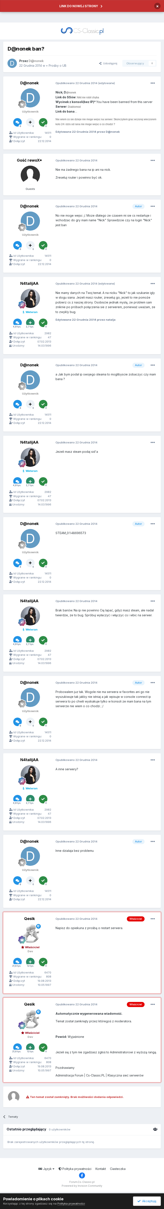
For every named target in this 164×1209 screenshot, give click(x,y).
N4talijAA (29, 283)
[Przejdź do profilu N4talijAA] (30, 298)
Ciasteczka (118, 1169)
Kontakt (100, 1169)
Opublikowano (76, 83)
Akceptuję (148, 1201)
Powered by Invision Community (82, 1185)
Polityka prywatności (76, 1169)
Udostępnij (109, 63)
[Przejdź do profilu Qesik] (30, 933)
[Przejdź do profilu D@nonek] (12, 63)
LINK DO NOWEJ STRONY (78, 6)
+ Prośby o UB (56, 65)
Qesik (29, 918)
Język (47, 1169)
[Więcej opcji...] (152, 83)
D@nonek (29, 83)
